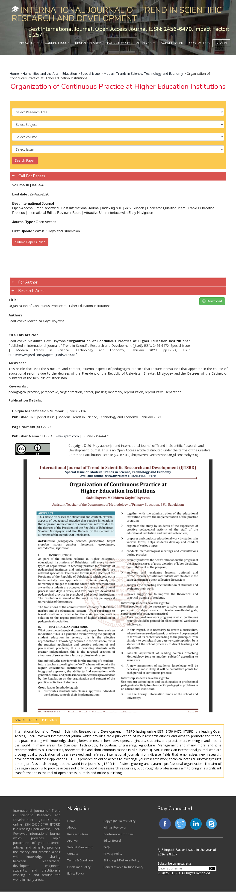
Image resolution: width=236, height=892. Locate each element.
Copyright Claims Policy (119, 821)
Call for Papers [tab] (31, 176)
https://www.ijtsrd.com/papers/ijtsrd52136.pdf (43, 355)
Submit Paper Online (30, 242)
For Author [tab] (28, 282)
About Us (27, 43)
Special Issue (90, 73)
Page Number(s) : (27, 426)
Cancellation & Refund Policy (123, 867)
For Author (117, 43)
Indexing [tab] (49, 720)
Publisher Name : (26, 436)
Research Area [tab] (31, 290)
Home (14, 73)
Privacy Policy (112, 854)
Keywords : (18, 386)
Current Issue (57, 43)
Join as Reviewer (115, 827)
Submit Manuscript (80, 847)
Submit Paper (172, 43)
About (71, 827)
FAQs (107, 847)
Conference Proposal (118, 834)
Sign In (221, 43)
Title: (13, 299)
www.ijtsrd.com (67, 436)
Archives (144, 43)
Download (214, 301)
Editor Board (112, 840)
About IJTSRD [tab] (26, 720)
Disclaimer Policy (79, 867)
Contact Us (199, 43)
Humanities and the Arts (41, 73)
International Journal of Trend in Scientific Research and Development (117, 14)
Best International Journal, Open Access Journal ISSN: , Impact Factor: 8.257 (128, 32)
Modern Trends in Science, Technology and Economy (143, 73)
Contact (72, 854)
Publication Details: (25, 400)
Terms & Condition (80, 860)
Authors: (16, 315)
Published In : (23, 417)
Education (69, 73)
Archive (72, 840)
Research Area (88, 43)
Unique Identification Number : (38, 411)
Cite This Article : (23, 335)
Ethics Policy (75, 873)
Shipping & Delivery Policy (121, 860)
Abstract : (17, 363)
